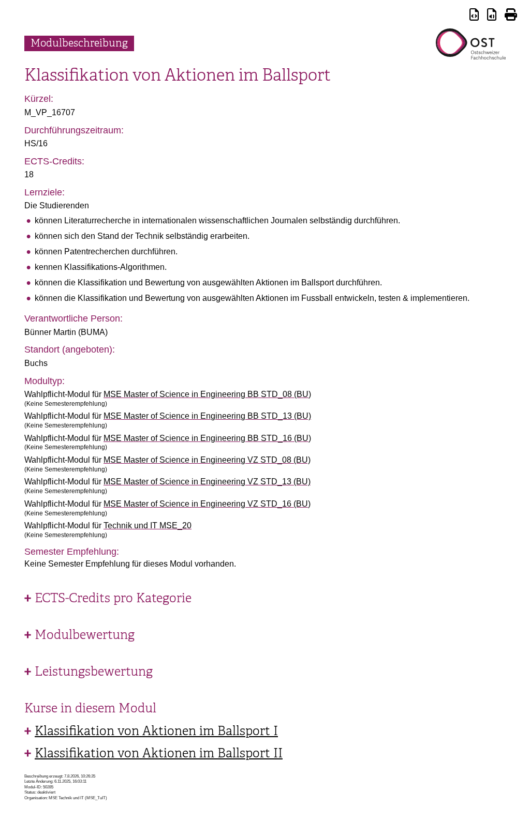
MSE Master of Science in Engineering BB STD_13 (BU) (207, 416)
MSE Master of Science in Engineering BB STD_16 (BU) (207, 438)
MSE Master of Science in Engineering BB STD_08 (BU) (207, 394)
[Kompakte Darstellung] (474, 16)
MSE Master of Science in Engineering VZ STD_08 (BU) (207, 459)
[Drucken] (511, 16)
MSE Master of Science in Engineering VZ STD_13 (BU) (207, 481)
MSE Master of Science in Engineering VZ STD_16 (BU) (207, 503)
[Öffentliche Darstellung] (491, 16)
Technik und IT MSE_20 (148, 525)
